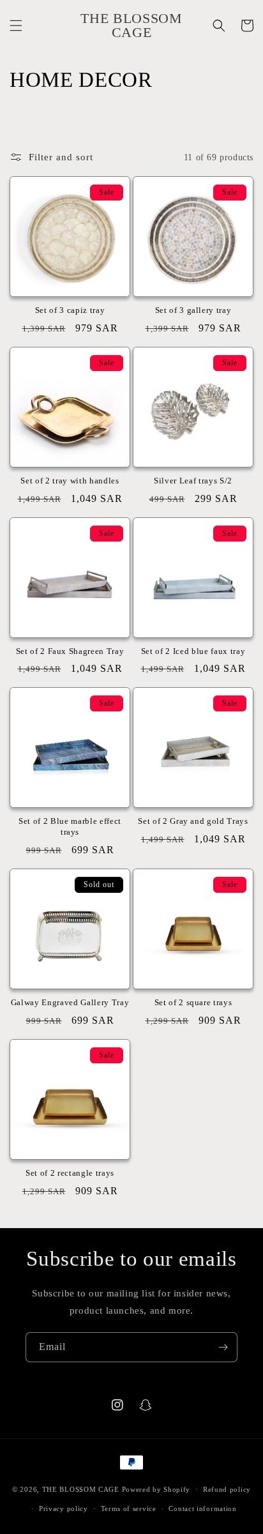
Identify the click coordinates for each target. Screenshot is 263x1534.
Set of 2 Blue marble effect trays (70, 826)
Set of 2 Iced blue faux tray (193, 651)
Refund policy (227, 1489)
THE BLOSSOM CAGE (80, 1488)
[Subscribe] (223, 1347)
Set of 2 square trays (193, 1002)
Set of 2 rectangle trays (70, 1173)
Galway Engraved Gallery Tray (70, 1002)
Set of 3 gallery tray (193, 310)
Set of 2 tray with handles (69, 480)
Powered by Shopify (156, 1488)
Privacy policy (63, 1508)
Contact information (202, 1508)
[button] (16, 25)
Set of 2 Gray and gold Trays (193, 821)
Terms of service (128, 1508)
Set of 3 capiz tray (70, 310)
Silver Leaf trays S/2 (193, 480)
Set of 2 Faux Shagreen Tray (70, 651)
